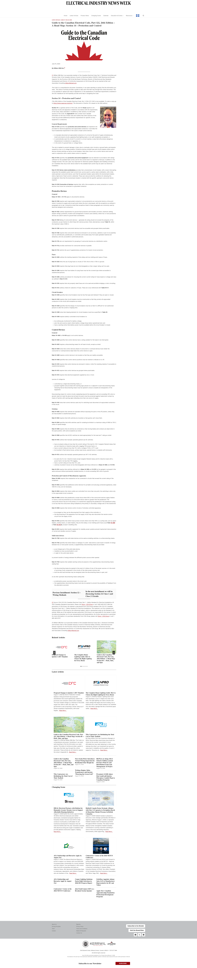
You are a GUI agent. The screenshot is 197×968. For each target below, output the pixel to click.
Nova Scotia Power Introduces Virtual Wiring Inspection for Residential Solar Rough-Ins (85, 761)
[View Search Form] (143, 15)
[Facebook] (135, 934)
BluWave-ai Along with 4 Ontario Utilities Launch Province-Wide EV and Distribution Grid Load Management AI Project (104, 762)
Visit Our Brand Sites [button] (137, 930)
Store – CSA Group (87, 604)
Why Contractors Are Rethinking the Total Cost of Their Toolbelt (100, 735)
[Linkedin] (143, 934)
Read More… (63, 710)
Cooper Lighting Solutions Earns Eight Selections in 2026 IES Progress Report (84, 881)
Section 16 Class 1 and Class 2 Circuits (99, 595)
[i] (52, 75)
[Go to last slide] (54, 653)
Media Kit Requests (81, 930)
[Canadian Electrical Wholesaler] (57, 15)
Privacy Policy (79, 926)
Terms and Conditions (81, 928)
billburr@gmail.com (73, 630)
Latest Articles (74, 15)
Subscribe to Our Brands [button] (136, 926)
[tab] (82, 666)
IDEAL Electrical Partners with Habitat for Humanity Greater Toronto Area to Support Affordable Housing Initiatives (68, 810)
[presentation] (61, 646)
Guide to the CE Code (66, 19)
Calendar (106, 15)
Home (65, 15)
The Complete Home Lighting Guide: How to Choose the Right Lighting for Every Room (83, 658)
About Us (54, 924)
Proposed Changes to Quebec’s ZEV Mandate (60, 656)
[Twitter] (139, 934)
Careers (54, 930)
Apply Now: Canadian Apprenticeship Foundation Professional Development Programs (105, 894)
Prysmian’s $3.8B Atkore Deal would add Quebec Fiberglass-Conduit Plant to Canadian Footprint (105, 777)
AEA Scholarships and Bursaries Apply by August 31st (68, 856)
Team (53, 928)
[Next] (114, 653)
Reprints (78, 924)
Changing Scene (96, 15)
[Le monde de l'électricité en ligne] (137, 15)
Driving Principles (56, 926)
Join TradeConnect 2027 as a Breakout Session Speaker (84, 890)
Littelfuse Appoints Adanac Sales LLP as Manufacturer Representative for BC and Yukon (105, 882)
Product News (85, 15)
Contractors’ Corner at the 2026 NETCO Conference (99, 856)
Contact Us (79, 933)
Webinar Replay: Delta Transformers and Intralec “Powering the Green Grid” (84, 772)
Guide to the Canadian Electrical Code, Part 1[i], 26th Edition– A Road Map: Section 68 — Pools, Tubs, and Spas (106, 659)
